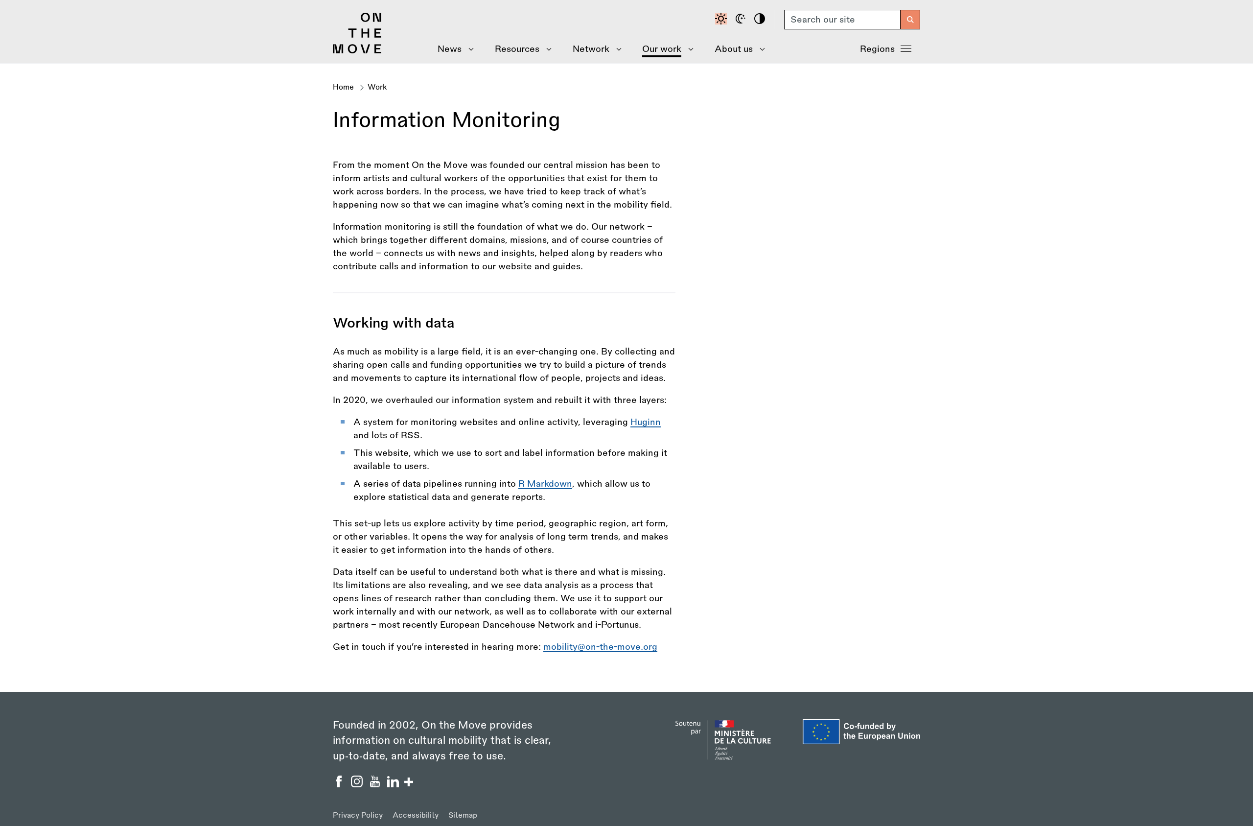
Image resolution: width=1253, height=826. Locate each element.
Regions (877, 49)
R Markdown (545, 483)
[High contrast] (761, 19)
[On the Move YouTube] (376, 784)
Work (377, 87)
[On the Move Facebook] (340, 784)
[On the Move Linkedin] (394, 784)
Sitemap (462, 815)
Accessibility (416, 815)
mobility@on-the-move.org (600, 646)
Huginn (645, 422)
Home (343, 87)
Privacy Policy (358, 815)
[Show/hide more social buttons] (408, 783)
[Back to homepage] (357, 51)
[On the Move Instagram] (358, 784)
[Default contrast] (722, 19)
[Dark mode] (742, 19)
